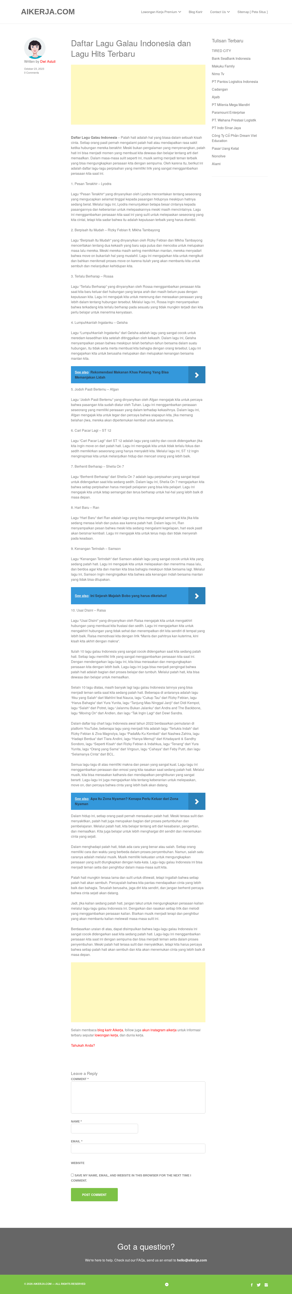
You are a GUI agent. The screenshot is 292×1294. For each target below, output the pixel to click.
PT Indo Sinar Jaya (226, 127)
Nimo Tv (218, 73)
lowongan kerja (106, 1035)
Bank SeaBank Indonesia (231, 58)
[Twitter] (259, 1284)
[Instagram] (266, 1284)
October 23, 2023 (34, 68)
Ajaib (216, 96)
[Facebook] (252, 1284)
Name (76, 1121)
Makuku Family (223, 66)
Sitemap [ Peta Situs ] (252, 11)
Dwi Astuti (48, 61)
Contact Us (218, 11)
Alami (216, 163)
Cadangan (220, 89)
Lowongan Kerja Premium (159, 11)
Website (77, 1163)
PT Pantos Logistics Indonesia (235, 81)
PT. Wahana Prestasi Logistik (234, 120)
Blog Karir (195, 11)
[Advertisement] (138, 95)
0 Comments (31, 72)
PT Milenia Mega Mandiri (231, 104)
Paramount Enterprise (228, 112)
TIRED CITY (221, 50)
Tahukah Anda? (83, 1045)
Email (76, 1141)
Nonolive (219, 156)
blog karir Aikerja (110, 1029)
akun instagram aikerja (159, 1029)
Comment (79, 1079)
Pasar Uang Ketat (225, 148)
